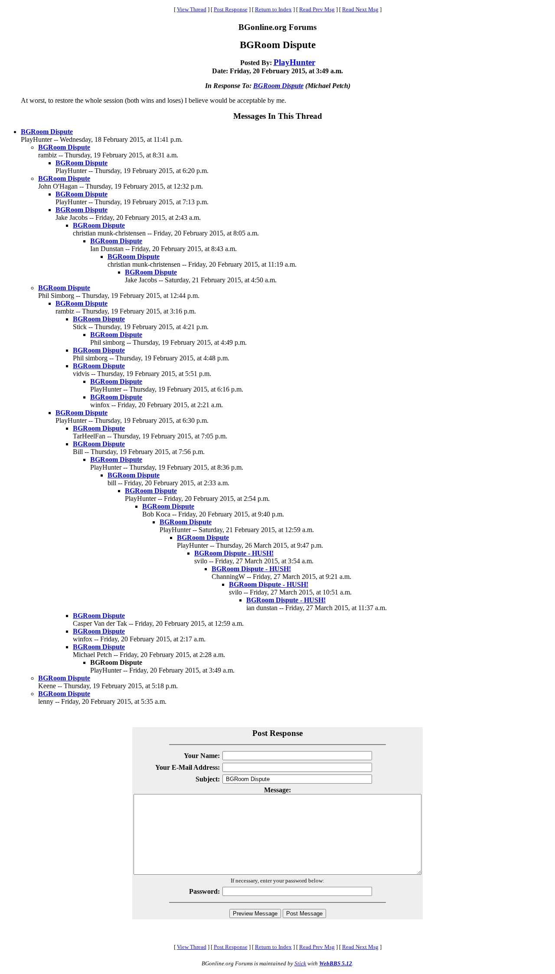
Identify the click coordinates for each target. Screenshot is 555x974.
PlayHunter (294, 62)
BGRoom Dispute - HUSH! (234, 553)
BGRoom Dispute (278, 85)
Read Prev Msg (317, 9)
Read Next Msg (360, 9)
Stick (300, 963)
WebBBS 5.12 (335, 963)
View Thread (191, 9)
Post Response (231, 9)
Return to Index (273, 9)
